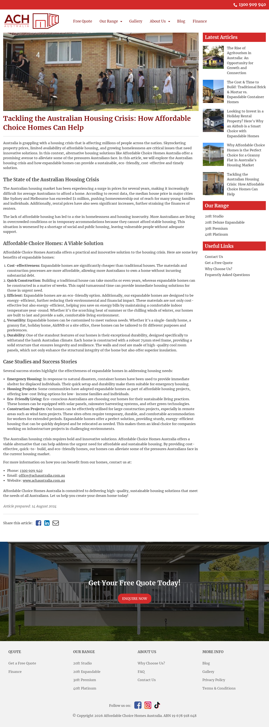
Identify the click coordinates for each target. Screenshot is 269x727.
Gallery (135, 21)
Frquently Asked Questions (227, 275)
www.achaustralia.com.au (44, 481)
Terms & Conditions (219, 688)
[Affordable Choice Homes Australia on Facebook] (137, 705)
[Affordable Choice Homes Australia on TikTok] (157, 705)
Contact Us (214, 257)
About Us (158, 21)
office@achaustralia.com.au (42, 476)
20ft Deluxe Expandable (225, 222)
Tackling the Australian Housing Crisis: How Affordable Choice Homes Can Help (245, 184)
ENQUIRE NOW (134, 599)
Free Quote (82, 21)
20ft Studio (214, 216)
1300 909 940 (252, 4)
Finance (200, 21)
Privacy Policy (213, 680)
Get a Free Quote (219, 263)
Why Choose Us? (218, 269)
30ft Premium (216, 229)
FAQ (141, 672)
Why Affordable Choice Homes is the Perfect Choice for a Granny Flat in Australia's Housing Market (246, 155)
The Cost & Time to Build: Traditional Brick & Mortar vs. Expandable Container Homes (246, 92)
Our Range (109, 21)
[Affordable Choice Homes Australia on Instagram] (147, 705)
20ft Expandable (86, 672)
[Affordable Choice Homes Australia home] (31, 21)
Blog (181, 21)
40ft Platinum (216, 234)
